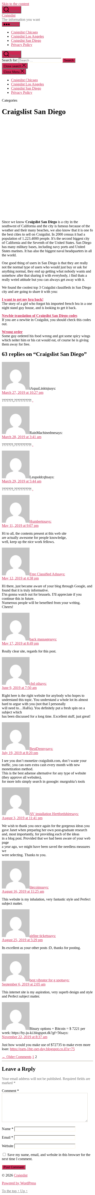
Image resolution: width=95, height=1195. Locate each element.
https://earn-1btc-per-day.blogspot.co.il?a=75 (42, 1049)
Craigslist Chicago (24, 32)
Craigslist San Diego (26, 40)
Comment (10, 1091)
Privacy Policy (21, 45)
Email (7, 1137)
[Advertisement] (47, 168)
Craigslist (8, 15)
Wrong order (12, 332)
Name (7, 1129)
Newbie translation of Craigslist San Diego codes (39, 316)
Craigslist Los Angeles (27, 36)
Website (7, 1146)
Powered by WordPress (19, 1183)
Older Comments (16, 1057)
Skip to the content (15, 4)
